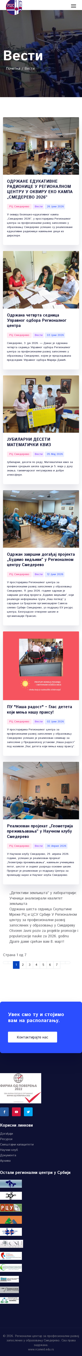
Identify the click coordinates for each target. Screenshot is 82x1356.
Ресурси (6, 1139)
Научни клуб (9, 1150)
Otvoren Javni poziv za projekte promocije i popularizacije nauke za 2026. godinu (43, 933)
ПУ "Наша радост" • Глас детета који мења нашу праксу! (39, 709)
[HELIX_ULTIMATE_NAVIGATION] (73, 5)
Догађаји (6, 1133)
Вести (39, 207)
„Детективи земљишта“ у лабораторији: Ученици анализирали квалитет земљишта (43, 898)
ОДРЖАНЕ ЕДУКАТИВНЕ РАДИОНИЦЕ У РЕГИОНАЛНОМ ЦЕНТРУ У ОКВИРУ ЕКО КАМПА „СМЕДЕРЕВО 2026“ (40, 189)
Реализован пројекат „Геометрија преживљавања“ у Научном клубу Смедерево (40, 831)
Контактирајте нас (32, 1037)
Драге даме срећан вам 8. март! (36, 941)
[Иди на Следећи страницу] (62, 962)
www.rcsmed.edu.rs (41, 1349)
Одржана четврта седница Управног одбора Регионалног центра (36, 321)
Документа (8, 1155)
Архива (5, 1160)
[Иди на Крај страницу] (67, 962)
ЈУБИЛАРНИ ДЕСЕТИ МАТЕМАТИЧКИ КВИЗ (29, 442)
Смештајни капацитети (17, 1144)
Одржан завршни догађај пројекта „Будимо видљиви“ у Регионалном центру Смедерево (41, 560)
